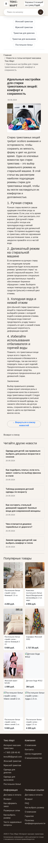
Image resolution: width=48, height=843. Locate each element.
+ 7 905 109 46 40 (12, 752)
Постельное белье (24, 45)
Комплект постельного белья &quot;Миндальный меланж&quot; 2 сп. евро (34, 595)
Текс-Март (14, 3)
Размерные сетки (12, 810)
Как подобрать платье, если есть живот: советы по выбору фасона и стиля (23, 473)
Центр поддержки (33, 754)
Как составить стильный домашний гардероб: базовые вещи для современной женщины (23, 508)
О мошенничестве (33, 758)
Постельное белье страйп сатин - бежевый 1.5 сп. (12, 592)
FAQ (27, 803)
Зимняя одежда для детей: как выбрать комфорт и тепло (21, 541)
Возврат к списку (12, 435)
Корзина (29, 2)
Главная (8, 55)
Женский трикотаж (24, 21)
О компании (30, 745)
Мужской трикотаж (24, 27)
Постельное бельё (12, 784)
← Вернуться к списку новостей (24, 424)
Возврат (7, 799)
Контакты (29, 749)
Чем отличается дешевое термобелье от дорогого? (19, 525)
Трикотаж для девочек (24, 33)
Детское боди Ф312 (34, 681)
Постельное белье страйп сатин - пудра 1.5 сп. (34, 721)
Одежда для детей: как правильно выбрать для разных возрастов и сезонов (23, 454)
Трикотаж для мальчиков (24, 39)
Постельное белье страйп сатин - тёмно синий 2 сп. (12, 721)
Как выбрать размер (34, 807)
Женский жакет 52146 (11, 682)
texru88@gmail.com (13, 757)
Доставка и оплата (12, 795)
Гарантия (29, 816)
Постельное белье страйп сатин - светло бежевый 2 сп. (12, 640)
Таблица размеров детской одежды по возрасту (20, 490)
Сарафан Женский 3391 (34, 638)
